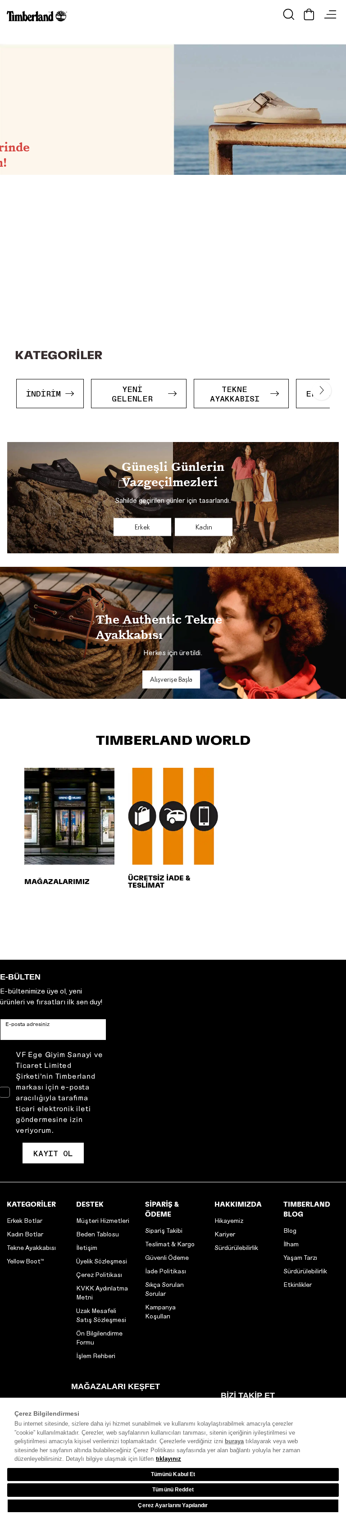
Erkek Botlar (24, 1220)
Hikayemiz (228, 1220)
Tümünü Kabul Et (173, 1474)
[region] (173, 1458)
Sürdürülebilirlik (236, 1247)
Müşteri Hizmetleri (102, 1220)
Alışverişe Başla (171, 679)
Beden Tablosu (97, 1234)
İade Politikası (165, 1271)
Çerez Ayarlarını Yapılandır (173, 1505)
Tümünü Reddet (173, 1489)
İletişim (86, 1247)
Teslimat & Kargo (170, 1244)
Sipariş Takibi (163, 1230)
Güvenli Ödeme (167, 1257)
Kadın (204, 527)
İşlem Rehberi (95, 1355)
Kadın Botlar (25, 1234)
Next (317, 386)
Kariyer (224, 1234)
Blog (289, 1230)
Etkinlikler (297, 1284)
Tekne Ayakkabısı (31, 1247)
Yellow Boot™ (25, 1261)
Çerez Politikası (99, 1274)
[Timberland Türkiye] (39, 16)
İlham (291, 1244)
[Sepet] (309, 14)
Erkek (142, 527)
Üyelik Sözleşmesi (101, 1261)
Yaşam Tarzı (300, 1257)
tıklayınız (168, 1458)
